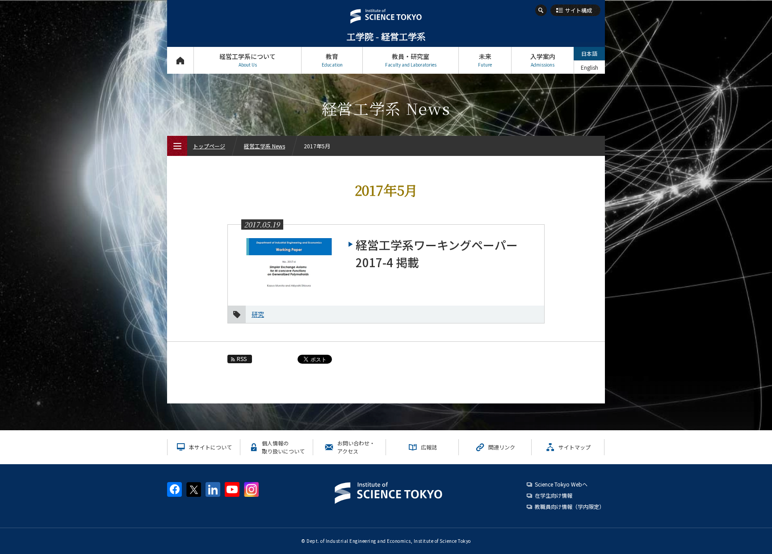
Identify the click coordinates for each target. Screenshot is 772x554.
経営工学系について (247, 60)
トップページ (180, 60)
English (589, 67)
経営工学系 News (264, 146)
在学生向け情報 (553, 495)
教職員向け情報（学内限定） (569, 506)
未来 (485, 60)
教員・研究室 (410, 60)
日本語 (589, 53)
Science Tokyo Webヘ (561, 484)
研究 (258, 314)
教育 (332, 60)
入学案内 (542, 60)
